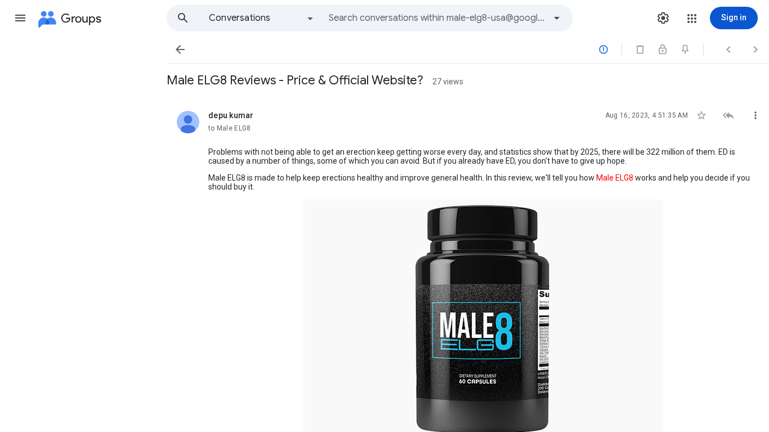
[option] (262, 18)
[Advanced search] (557, 18)
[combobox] (437, 18)
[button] (20, 18)
